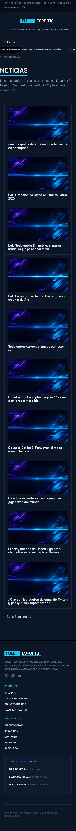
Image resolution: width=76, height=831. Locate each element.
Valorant (10, 692)
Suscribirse (11, 8)
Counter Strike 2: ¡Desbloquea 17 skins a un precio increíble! (37, 399)
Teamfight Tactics (16, 710)
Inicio (3, 57)
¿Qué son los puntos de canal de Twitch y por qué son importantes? (38, 601)
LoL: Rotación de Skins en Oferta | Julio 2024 (37, 196)
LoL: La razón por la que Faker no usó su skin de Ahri (36, 298)
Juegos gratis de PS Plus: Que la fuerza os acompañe (37, 146)
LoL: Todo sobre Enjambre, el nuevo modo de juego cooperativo (34, 247)
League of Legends (16, 698)
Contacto (50, 3)
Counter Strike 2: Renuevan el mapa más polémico (35, 449)
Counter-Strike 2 (15, 704)
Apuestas (10, 742)
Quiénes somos (13, 725)
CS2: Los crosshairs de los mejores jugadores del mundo (34, 500)
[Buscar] (23, 8)
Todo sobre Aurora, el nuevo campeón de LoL (36, 348)
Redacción (64, 3)
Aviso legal (11, 748)
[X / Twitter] (6, 676)
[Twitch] (13, 676)
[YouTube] (19, 676)
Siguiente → (23, 616)
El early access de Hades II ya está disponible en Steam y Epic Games (34, 550)
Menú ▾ (9, 42)
